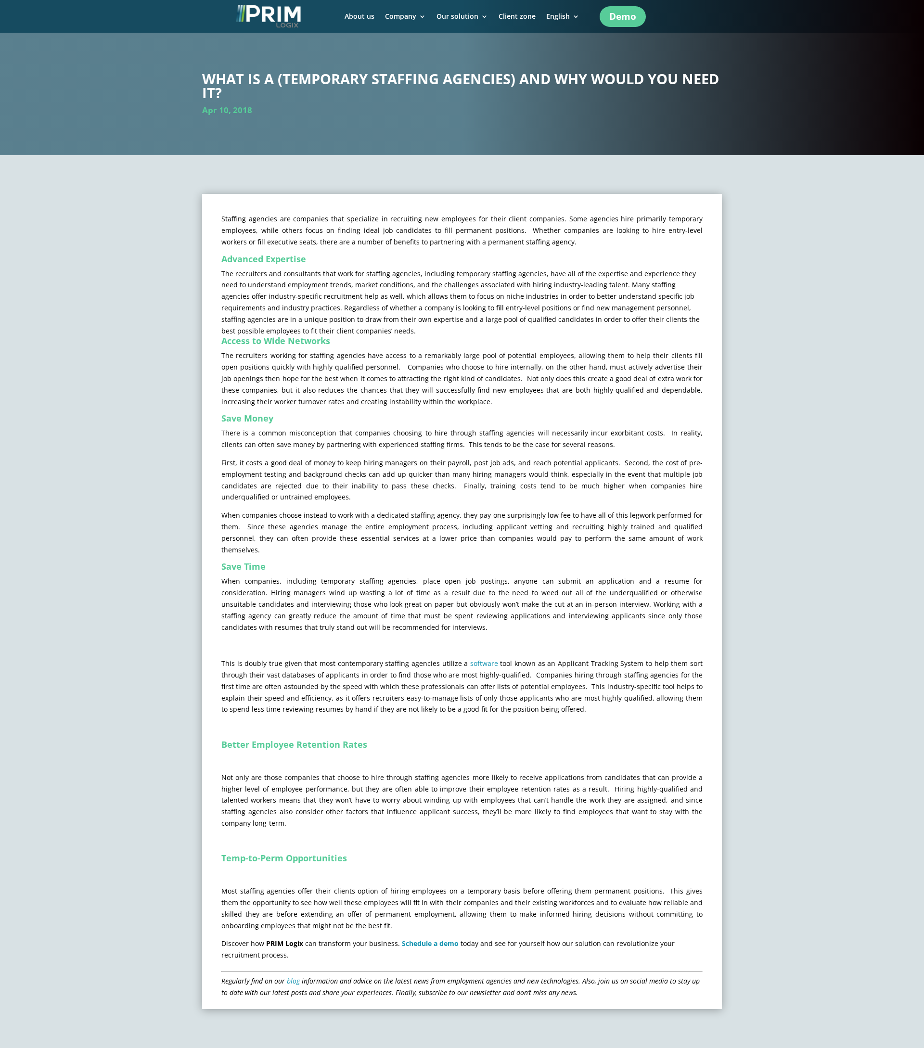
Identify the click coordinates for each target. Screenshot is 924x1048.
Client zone (517, 17)
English (558, 17)
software (484, 663)
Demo (622, 16)
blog (293, 980)
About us (359, 17)
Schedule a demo (430, 943)
